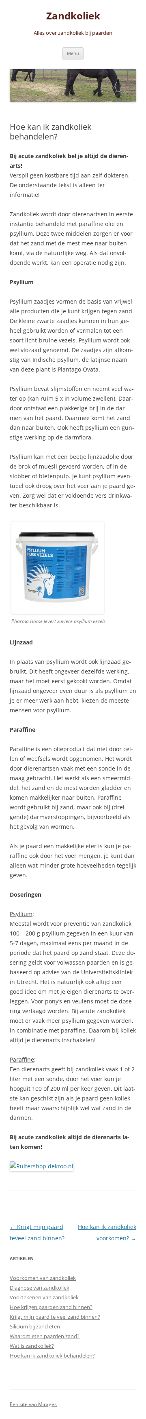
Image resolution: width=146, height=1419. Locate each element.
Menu (73, 53)
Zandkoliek (73, 16)
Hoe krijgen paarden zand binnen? (51, 1307)
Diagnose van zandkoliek (39, 1287)
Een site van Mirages (33, 1404)
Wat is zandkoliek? (32, 1345)
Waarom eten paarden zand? (44, 1336)
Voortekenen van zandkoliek (44, 1297)
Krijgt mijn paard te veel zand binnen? (55, 1316)
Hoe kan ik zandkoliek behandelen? (52, 1355)
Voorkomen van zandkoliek (43, 1278)
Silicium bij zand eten (35, 1326)
